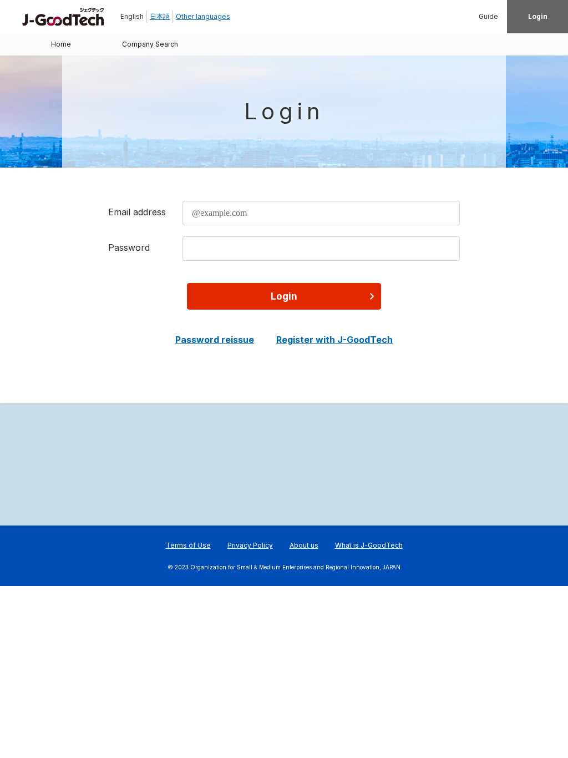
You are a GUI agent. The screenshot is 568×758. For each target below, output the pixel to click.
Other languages (203, 16)
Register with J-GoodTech (334, 339)
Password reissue (214, 339)
